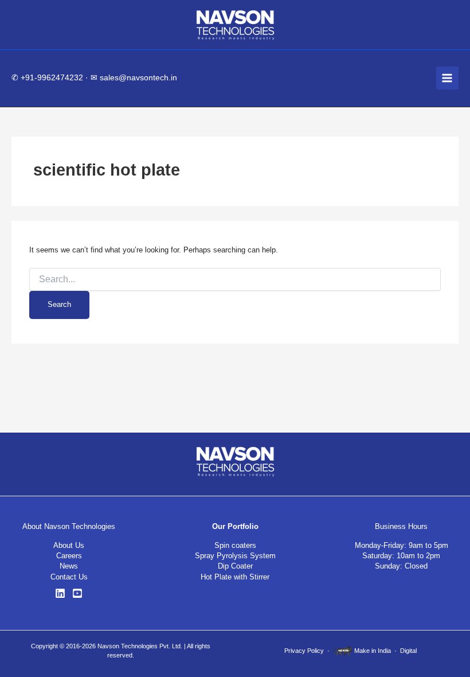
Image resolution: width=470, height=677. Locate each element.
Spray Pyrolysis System (235, 555)
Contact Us (69, 577)
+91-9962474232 (52, 77)
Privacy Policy (304, 650)
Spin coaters (235, 545)
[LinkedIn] (60, 593)
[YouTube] (77, 593)
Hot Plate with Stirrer (235, 577)
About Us (68, 545)
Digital (408, 650)
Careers (69, 555)
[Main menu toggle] (447, 78)
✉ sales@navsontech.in (134, 77)
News (69, 566)
